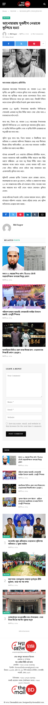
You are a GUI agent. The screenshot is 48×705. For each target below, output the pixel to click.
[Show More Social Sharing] (43, 43)
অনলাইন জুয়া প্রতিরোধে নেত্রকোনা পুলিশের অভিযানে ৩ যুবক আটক (25, 542)
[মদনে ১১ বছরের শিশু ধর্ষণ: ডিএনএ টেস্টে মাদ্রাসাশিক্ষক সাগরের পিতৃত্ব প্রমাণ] (24, 258)
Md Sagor (13, 34)
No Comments (38, 34)
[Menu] (4, 4)
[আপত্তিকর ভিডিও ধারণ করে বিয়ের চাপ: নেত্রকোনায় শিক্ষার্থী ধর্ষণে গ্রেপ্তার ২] (24, 335)
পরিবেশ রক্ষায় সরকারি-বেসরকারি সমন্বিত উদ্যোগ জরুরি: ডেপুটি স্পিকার (21, 313)
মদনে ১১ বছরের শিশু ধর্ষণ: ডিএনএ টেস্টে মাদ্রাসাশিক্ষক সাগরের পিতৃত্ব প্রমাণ (18, 275)
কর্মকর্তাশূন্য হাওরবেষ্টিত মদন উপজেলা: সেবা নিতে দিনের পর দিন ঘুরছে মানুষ (25, 619)
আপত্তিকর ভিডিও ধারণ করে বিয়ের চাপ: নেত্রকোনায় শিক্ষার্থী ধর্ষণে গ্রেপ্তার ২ (22, 351)
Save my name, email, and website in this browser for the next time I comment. (24, 425)
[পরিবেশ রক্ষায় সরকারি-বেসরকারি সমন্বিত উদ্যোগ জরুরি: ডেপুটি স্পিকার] (24, 296)
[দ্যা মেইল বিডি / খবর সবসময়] (24, 4)
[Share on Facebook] (8, 43)
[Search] (44, 4)
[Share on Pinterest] (34, 43)
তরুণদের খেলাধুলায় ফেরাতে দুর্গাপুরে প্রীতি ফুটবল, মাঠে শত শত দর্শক (24, 581)
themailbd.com (38, 702)
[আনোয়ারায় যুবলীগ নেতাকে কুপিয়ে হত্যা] (24, 63)
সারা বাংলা (6, 18)
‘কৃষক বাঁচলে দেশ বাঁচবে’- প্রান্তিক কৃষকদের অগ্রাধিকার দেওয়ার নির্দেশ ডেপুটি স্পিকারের (30, 501)
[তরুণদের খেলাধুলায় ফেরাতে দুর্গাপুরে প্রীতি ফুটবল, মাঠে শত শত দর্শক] (24, 564)
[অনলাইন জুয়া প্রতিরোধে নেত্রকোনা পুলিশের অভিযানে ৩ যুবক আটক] (24, 526)
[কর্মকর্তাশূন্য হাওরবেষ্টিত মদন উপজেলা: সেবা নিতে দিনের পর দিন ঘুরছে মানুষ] (24, 602)
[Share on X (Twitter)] (21, 43)
